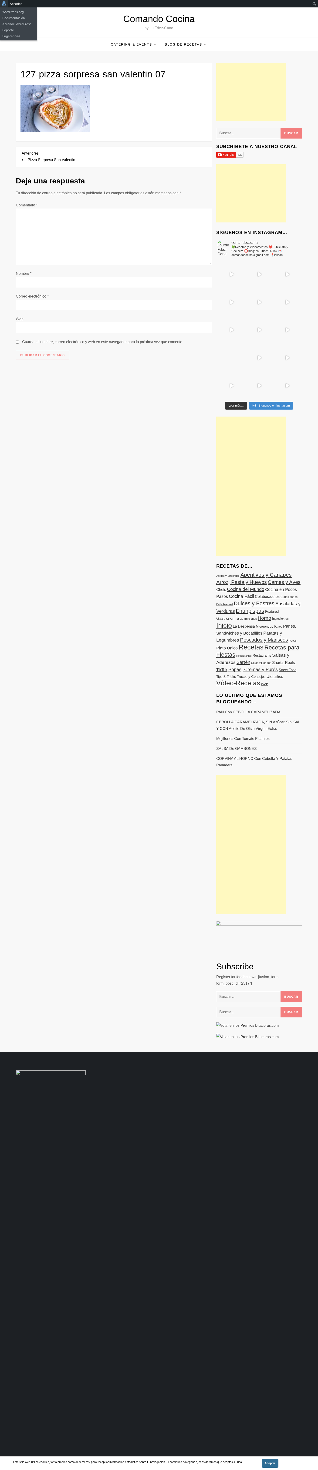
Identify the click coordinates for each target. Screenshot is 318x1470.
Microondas (264, 626)
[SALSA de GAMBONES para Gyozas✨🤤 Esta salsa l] (287, 358)
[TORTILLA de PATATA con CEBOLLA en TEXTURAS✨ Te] (287, 302)
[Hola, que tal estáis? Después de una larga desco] (231, 302)
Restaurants (262, 655)
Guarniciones (248, 618)
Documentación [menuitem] (13, 18)
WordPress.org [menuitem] (13, 12)
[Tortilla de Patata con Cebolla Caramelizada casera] (231, 274)
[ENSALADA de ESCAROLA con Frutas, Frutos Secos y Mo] (259, 302)
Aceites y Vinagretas (228, 575)
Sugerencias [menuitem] (11, 36)
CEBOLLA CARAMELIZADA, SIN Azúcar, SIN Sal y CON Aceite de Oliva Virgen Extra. (257, 725)
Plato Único (227, 648)
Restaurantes (244, 655)
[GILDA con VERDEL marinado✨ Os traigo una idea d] (259, 358)
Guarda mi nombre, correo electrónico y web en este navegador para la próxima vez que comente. (102, 342)
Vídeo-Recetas (238, 683)
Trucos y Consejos (251, 677)
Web (20, 319)
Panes (278, 626)
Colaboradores (267, 597)
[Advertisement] (251, 92)
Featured (272, 611)
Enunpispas (250, 611)
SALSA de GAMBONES (236, 749)
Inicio (224, 625)
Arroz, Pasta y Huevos (241, 582)
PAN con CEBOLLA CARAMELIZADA (248, 712)
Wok (264, 684)
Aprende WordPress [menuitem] (16, 24)
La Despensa (244, 626)
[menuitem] (4, 3)
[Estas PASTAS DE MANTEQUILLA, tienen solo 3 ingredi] (287, 274)
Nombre (23, 273)
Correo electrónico (32, 296)
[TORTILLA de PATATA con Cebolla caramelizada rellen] (231, 330)
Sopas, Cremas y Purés (253, 669)
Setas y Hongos (261, 663)
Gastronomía (227, 618)
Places (293, 640)
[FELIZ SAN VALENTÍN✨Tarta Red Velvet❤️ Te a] (259, 330)
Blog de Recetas (183, 44)
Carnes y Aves (284, 582)
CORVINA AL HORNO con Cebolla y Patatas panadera (254, 762)
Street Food (287, 670)
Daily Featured (224, 604)
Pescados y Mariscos (264, 640)
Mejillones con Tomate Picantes (243, 739)
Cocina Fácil (241, 596)
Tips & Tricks (226, 677)
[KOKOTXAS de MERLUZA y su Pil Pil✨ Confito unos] (259, 274)
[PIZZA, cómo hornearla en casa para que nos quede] (287, 330)
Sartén (243, 662)
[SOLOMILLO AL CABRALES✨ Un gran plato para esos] (259, 385)
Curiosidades (289, 597)
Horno (264, 618)
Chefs (221, 589)
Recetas (251, 647)
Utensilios (275, 676)
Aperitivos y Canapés (266, 575)
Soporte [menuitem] (8, 30)
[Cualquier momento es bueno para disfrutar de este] (231, 385)
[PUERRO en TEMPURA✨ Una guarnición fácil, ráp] (287, 385)
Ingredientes (280, 618)
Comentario (26, 205)
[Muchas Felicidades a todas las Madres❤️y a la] (231, 358)
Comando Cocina (159, 19)
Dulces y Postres (254, 603)
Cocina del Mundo (245, 589)
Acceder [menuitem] (16, 4)
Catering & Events (131, 44)
